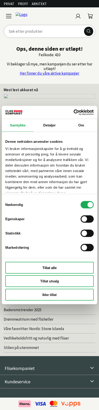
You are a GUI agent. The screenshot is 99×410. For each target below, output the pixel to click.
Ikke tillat (49, 294)
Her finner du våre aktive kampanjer (49, 73)
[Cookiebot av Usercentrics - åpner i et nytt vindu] (73, 112)
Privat (9, 4)
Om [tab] (81, 125)
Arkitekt (39, 4)
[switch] (87, 219)
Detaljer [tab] (49, 125)
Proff (23, 4)
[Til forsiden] (43, 16)
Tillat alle (49, 267)
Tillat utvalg (49, 281)
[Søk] (88, 31)
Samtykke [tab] (18, 125)
